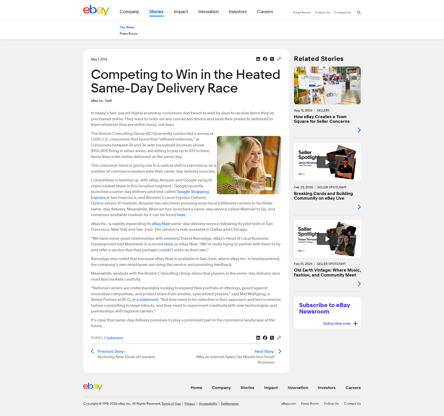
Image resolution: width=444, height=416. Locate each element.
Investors (327, 387)
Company (221, 387)
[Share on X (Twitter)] (272, 59)
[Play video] (327, 162)
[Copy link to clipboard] (279, 58)
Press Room (310, 403)
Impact (271, 387)
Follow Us (331, 403)
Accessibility (208, 403)
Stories (247, 387)
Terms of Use (171, 403)
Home (196, 387)
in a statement (145, 299)
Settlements (229, 403)
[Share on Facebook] (265, 59)
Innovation (298, 387)
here (181, 214)
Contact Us (352, 403)
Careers (353, 387)
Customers (113, 338)
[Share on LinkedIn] (258, 59)
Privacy (189, 403)
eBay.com (288, 403)
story (168, 244)
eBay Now (161, 223)
